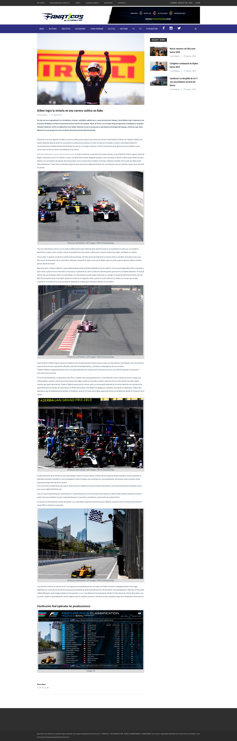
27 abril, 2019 (57, 115)
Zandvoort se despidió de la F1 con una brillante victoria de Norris (184, 82)
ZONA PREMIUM (96, 29)
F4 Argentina (152, 29)
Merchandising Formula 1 (60, 3)
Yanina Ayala (42, 115)
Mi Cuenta (41, 3)
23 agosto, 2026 (190, 89)
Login (197, 3)
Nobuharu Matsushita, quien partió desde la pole (55, 154)
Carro (77, 3)
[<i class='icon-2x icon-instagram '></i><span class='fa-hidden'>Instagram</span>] (171, 28)
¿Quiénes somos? (92, 3)
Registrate (108, 3)
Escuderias (80, 29)
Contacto (122, 3)
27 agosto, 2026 (190, 71)
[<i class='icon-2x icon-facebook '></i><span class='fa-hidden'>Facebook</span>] (163, 28)
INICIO (42, 29)
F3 (140, 29)
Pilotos (111, 29)
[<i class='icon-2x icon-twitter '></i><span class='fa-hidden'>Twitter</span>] (179, 28)
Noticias (53, 29)
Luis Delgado (175, 56)
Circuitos (66, 29)
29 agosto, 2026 (190, 56)
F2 (133, 29)
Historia (124, 29)
